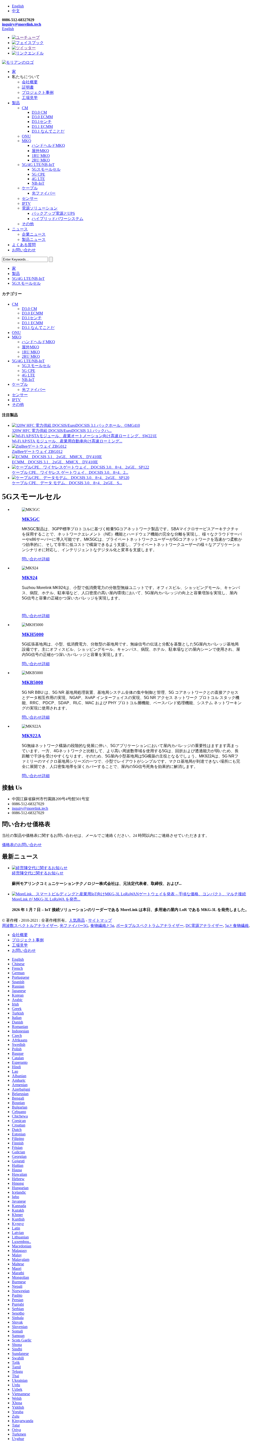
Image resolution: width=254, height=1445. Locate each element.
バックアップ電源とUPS (53, 213)
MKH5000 (33, 634)
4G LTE (38, 179)
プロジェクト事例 (38, 92)
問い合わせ (32, 559)
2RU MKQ (41, 160)
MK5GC (31, 519)
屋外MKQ (40, 151)
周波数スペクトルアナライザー (30, 925)
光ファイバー (44, 193)
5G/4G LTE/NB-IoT (38, 164)
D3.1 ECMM (42, 126)
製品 (16, 103)
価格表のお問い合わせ (22, 845)
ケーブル (30, 188)
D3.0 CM (39, 112)
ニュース (20, 229)
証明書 (28, 87)
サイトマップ (100, 920)
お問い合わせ (24, 250)
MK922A (31, 735)
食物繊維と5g (102, 925)
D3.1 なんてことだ (48, 131)
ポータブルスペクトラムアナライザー (150, 925)
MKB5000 (32, 682)
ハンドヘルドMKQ (48, 145)
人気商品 (77, 920)
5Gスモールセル (46, 169)
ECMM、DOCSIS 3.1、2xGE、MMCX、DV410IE (55, 462)
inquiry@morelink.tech (21, 24)
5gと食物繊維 (237, 925)
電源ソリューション (40, 208)
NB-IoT (38, 183)
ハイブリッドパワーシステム (57, 218)
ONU (26, 136)
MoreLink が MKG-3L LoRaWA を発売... (46, 899)
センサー (30, 198)
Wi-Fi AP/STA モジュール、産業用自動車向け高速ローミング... (67, 441)
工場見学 (30, 98)
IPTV (26, 203)
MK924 (29, 577)
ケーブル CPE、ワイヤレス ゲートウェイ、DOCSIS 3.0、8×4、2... (70, 472)
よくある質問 (24, 245)
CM (25, 108)
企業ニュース (34, 234)
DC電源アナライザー (204, 925)
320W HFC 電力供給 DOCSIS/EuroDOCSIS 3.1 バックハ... (62, 430)
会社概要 (30, 82)
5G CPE (38, 174)
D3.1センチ (42, 121)
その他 (28, 224)
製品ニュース (34, 239)
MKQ (26, 141)
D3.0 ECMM (42, 117)
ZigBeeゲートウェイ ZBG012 (37, 451)
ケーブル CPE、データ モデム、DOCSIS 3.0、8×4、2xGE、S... (67, 483)
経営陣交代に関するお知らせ (38, 873)
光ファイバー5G (74, 925)
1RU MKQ (41, 156)
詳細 (46, 559)
